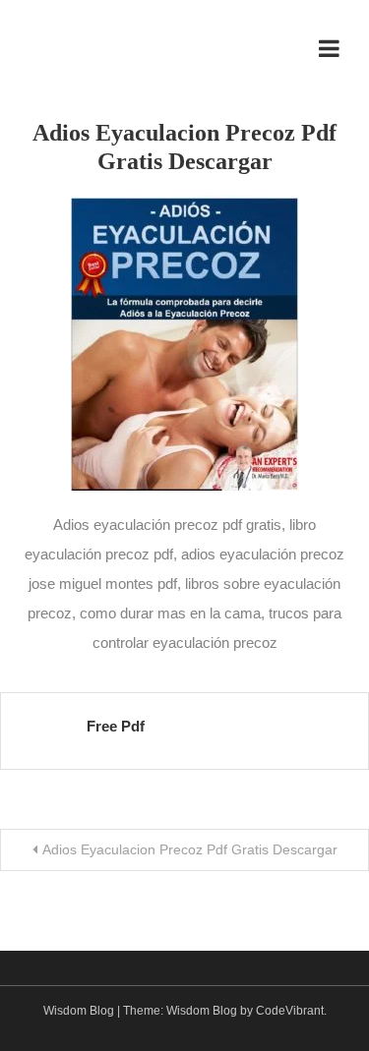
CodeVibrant (290, 1011)
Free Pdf (116, 726)
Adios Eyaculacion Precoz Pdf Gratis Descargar (190, 849)
